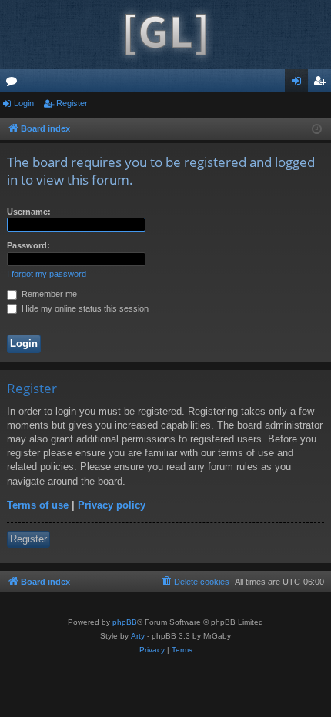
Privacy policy (111, 505)
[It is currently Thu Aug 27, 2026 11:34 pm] (317, 129)
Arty (138, 636)
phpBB (124, 622)
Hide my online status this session (84, 308)
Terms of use (38, 505)
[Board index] (165, 34)
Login (24, 103)
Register (72, 103)
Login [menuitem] (299, 83)
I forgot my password (46, 273)
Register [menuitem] (322, 83)
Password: (28, 245)
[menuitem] (194, 581)
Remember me (48, 293)
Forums (14, 83)
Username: (29, 211)
